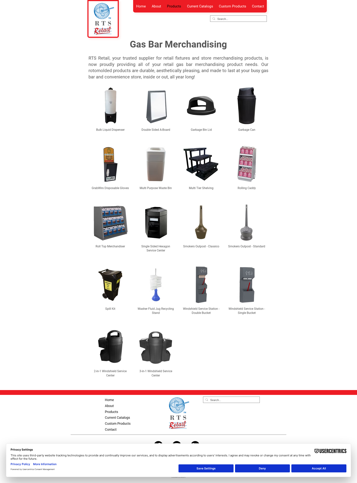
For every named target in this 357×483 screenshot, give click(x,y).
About (109, 406)
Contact (111, 429)
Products (111, 412)
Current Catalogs (117, 417)
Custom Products (118, 423)
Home (109, 400)
